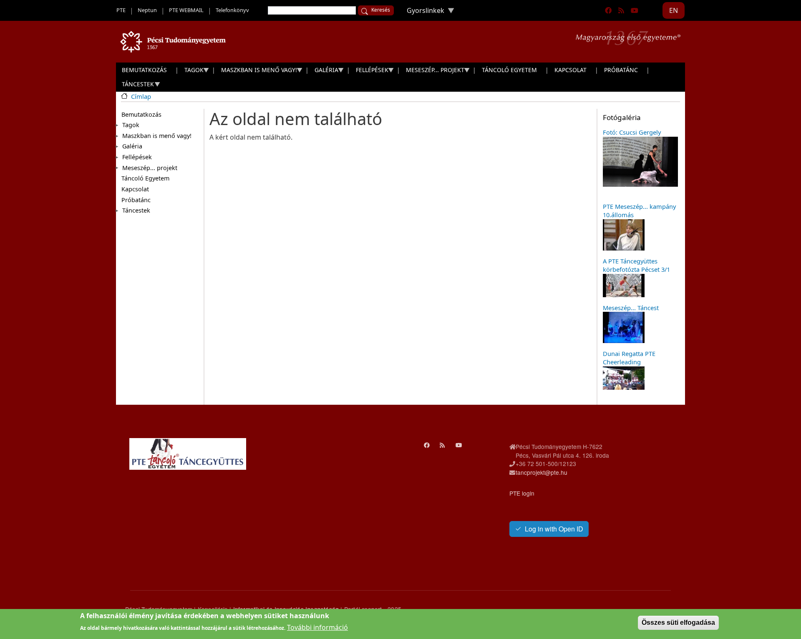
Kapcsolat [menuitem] (570, 70)
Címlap (141, 96)
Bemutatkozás (141, 114)
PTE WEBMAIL (186, 10)
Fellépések (137, 157)
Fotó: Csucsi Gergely (632, 132)
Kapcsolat (135, 189)
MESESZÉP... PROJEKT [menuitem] (432, 71)
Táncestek (136, 210)
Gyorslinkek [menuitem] (422, 12)
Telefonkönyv (232, 10)
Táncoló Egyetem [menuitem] (509, 70)
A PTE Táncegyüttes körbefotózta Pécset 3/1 (636, 265)
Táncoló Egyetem (145, 178)
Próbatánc (136, 200)
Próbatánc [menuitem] (621, 70)
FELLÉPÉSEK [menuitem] (369, 71)
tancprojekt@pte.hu (541, 472)
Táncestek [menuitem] (135, 85)
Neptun (147, 10)
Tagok (130, 125)
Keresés (380, 9)
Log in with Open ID (554, 529)
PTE (121, 10)
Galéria (132, 146)
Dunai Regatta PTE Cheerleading (629, 357)
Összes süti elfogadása (678, 622)
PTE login (521, 493)
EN (673, 10)
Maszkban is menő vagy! (156, 136)
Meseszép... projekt (149, 168)
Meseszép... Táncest (631, 307)
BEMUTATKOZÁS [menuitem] (144, 70)
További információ (317, 627)
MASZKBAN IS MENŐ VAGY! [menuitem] (256, 71)
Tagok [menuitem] (191, 71)
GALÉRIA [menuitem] (323, 71)
